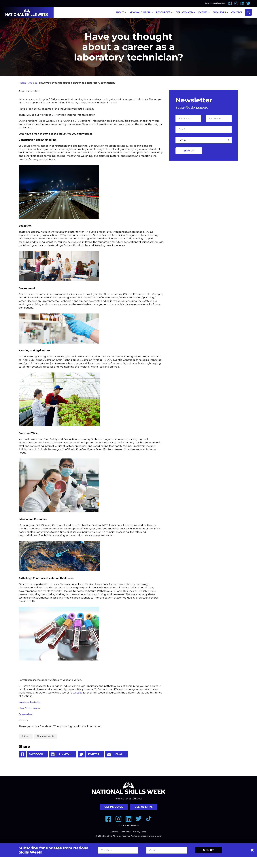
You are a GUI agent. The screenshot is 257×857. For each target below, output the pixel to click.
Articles (32, 82)
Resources (163, 12)
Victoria (24, 720)
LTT (53, 114)
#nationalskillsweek (215, 3)
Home (22, 82)
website (77, 692)
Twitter (93, 754)
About (120, 12)
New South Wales (30, 708)
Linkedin (65, 754)
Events (202, 12)
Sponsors (219, 12)
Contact (236, 12)
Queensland (26, 714)
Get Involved (184, 12)
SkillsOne (107, 836)
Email (119, 754)
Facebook (36, 754)
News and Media (139, 12)
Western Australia (30, 702)
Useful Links (144, 806)
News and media (45, 736)
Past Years (126, 831)
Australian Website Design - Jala (146, 836)
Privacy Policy (139, 831)
